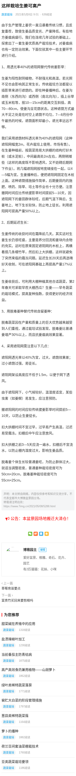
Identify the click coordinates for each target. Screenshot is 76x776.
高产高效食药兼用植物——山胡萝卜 (28, 670)
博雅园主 (30, 550)
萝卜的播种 (9, 731)
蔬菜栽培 (6, 14)
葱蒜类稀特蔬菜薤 (14, 716)
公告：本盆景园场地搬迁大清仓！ (40, 518)
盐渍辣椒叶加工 (13, 639)
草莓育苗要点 (10, 588)
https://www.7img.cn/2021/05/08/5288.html (30, 506)
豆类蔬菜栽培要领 (14, 762)
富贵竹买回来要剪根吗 (17, 600)
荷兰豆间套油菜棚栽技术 (20, 746)
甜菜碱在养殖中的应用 (18, 624)
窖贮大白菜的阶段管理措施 (21, 700)
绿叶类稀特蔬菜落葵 (16, 685)
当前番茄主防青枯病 (16, 654)
